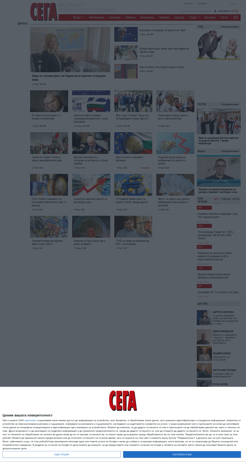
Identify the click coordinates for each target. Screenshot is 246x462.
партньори (30, 420)
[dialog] (123, 424)
